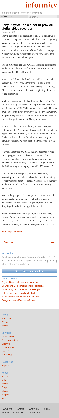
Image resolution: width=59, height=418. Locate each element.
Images (5, 394)
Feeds (5, 325)
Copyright (7, 409)
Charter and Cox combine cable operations (23, 285)
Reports (5, 365)
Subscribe (6, 318)
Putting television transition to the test (20, 292)
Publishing (7, 354)
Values (5, 379)
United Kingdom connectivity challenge (21, 289)
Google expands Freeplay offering (18, 300)
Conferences (8, 347)
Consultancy (8, 336)
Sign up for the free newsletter (29, 271)
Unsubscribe (34, 412)
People (5, 387)
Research (6, 350)
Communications (10, 340)
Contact (20, 409)
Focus (5, 383)
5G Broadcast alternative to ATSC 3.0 (20, 296)
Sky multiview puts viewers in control (20, 282)
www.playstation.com (12, 231)
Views (5, 398)
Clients (5, 390)
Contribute (33, 409)
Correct (46, 409)
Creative (6, 343)
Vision (5, 376)
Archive (5, 321)
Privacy (6, 412)
